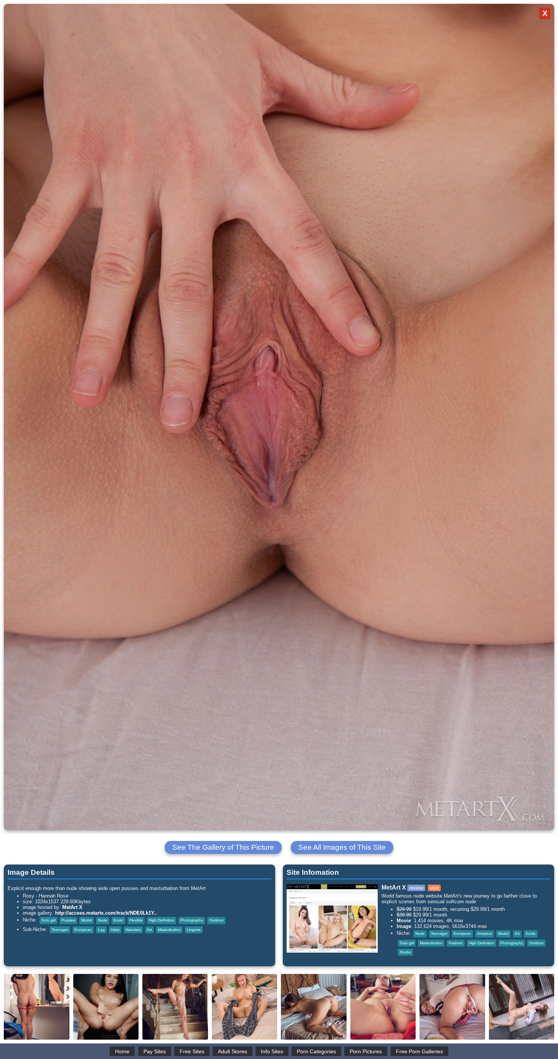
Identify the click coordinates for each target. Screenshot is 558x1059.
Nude (102, 920)
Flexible (136, 920)
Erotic (118, 920)
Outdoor (216, 920)
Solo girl (48, 920)
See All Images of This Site (342, 847)
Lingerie (194, 930)
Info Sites (272, 1051)
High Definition (161, 920)
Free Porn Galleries (419, 1051)
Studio (405, 952)
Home (122, 1051)
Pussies (68, 920)
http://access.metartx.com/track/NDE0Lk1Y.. (106, 913)
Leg (101, 930)
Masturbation (169, 930)
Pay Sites (154, 1051)
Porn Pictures (366, 1051)
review (416, 888)
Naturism (133, 930)
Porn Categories (316, 1051)
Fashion (456, 943)
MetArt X (72, 907)
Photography (191, 920)
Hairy (115, 930)
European (83, 930)
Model (86, 920)
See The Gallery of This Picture (223, 847)
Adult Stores (232, 1051)
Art (149, 930)
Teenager (60, 930)
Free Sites (192, 1051)
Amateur (484, 933)
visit (434, 888)
